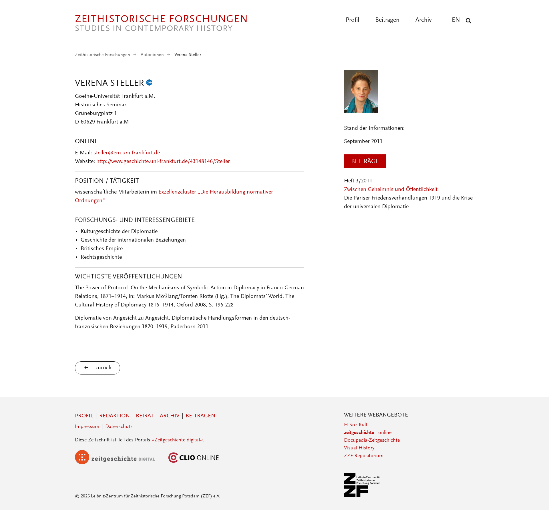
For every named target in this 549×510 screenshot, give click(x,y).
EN (456, 20)
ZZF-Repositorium (363, 456)
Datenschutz (119, 426)
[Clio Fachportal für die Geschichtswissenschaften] (193, 463)
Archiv (423, 20)
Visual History (359, 448)
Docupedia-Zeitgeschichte (372, 440)
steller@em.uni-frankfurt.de (127, 153)
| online (367, 432)
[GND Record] (149, 83)
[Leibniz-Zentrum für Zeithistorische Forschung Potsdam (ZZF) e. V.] (362, 495)
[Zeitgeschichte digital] (119, 463)
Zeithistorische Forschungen (102, 55)
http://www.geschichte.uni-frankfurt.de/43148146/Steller (163, 161)
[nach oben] (534, 495)
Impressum (87, 426)
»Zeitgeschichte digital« (177, 440)
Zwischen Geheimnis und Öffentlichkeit (390, 189)
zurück (103, 368)
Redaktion (114, 416)
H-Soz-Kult (355, 425)
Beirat (145, 416)
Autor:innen (152, 55)
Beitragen (387, 20)
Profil (352, 20)
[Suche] (467, 20)
